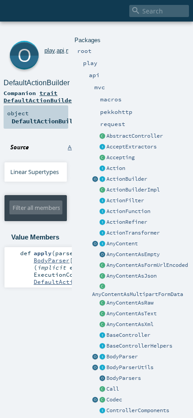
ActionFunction (128, 211)
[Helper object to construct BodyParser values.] (95, 357)
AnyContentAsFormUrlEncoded (147, 265)
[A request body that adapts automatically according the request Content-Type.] (102, 244)
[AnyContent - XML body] (102, 324)
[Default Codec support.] (95, 400)
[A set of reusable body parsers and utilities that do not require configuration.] (102, 367)
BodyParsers (123, 378)
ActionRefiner (126, 222)
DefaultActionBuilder (37, 83)
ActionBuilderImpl (133, 190)
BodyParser (122, 356)
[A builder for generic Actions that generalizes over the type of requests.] (102, 211)
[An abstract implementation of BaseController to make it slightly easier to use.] (102, 136)
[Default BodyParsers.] (102, 378)
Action (115, 168)
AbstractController (134, 136)
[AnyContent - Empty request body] (102, 254)
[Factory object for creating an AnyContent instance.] (95, 244)
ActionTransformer (133, 233)
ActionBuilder (126, 179)
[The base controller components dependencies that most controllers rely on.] (102, 410)
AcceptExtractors (131, 147)
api (60, 50)
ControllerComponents (137, 410)
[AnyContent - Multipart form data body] (102, 287)
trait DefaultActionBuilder (39, 96)
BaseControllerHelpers (139, 346)
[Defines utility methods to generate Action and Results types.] (102, 335)
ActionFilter (125, 200)
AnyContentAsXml (130, 324)
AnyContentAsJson (131, 276)
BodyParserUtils (130, 367)
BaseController (128, 335)
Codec (114, 399)
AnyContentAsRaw (130, 303)
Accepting (120, 157)
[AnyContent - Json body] (102, 276)
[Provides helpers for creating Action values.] (102, 179)
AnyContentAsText (131, 313)
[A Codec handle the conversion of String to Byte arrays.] (102, 400)
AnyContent (122, 243)
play (49, 50)
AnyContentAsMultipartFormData (137, 294)
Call (112, 389)
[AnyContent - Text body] (102, 314)
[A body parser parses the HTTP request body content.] (102, 357)
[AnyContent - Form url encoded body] (102, 265)
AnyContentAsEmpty (133, 254)
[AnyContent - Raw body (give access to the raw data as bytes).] (102, 303)
